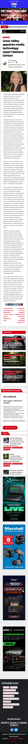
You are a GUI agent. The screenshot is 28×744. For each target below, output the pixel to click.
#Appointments (12, 64)
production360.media (14, 738)
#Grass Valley (18, 67)
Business (13, 687)
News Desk (16, 347)
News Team (13, 60)
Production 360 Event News (11, 704)
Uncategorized (8, 707)
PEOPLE (7, 701)
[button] (11, 22)
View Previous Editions (10, 427)
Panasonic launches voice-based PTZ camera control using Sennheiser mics (8, 314)
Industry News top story (11, 698)
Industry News (6, 37)
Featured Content (8, 338)
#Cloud (19, 64)
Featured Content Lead (18, 338)
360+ (6, 687)
